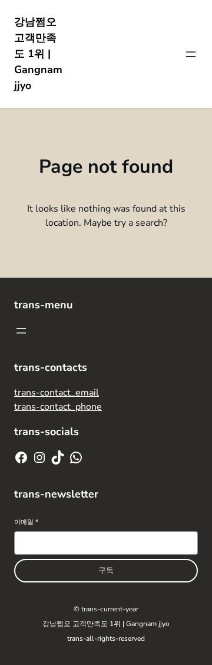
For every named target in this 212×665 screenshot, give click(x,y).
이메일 (26, 522)
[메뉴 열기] (191, 54)
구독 (106, 570)
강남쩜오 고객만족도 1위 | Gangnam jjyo (38, 54)
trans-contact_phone (58, 406)
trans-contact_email (56, 392)
